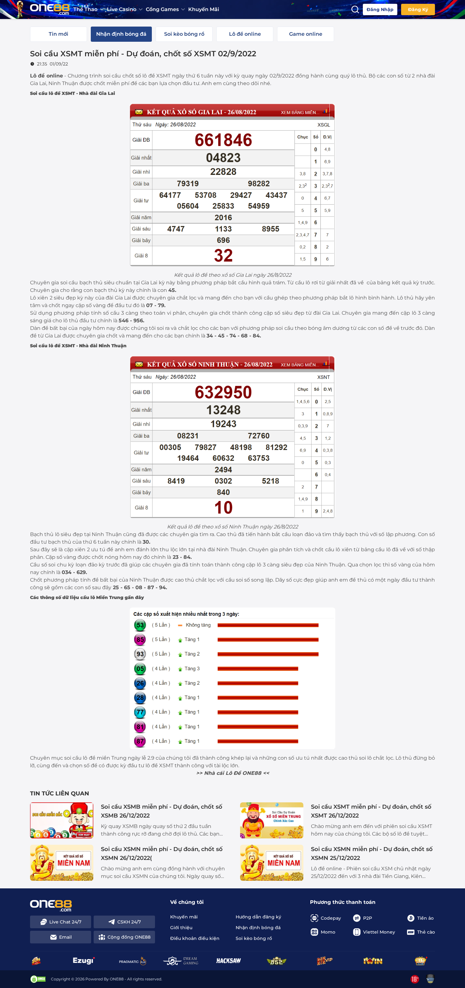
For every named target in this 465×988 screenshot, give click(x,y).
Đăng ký (418, 9)
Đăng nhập (380, 9)
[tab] (58, 34)
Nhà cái (214, 773)
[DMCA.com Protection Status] (38, 979)
